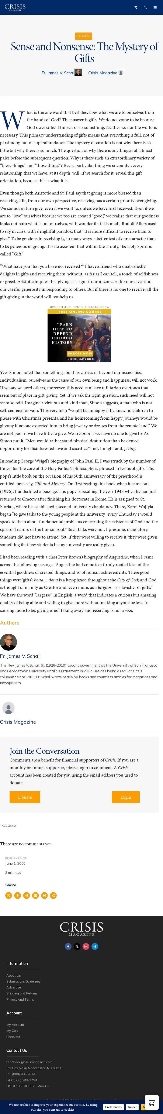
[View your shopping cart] (136, 7)
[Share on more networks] (53, 895)
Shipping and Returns (22, 993)
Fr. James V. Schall (58, 72)
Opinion (83, 36)
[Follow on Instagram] (86, 946)
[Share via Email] (35, 895)
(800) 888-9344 (23, 1074)
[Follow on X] (77, 946)
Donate (25, 797)
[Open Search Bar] (145, 7)
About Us (13, 975)
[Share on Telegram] (26, 895)
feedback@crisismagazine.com (29, 1062)
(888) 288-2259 (25, 1080)
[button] (152, 1102)
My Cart (12, 1030)
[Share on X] (8, 895)
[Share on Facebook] (17, 895)
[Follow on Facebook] (68, 946)
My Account (15, 1024)
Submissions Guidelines (23, 981)
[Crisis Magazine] (15, 7)
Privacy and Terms (20, 999)
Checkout (13, 1037)
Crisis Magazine (102, 72)
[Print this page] (44, 895)
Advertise (13, 987)
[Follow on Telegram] (94, 946)
